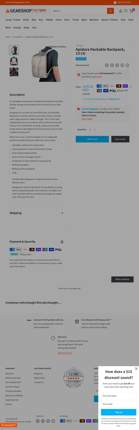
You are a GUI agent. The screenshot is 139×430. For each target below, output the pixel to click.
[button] (8, 425)
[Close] (136, 368)
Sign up (118, 412)
